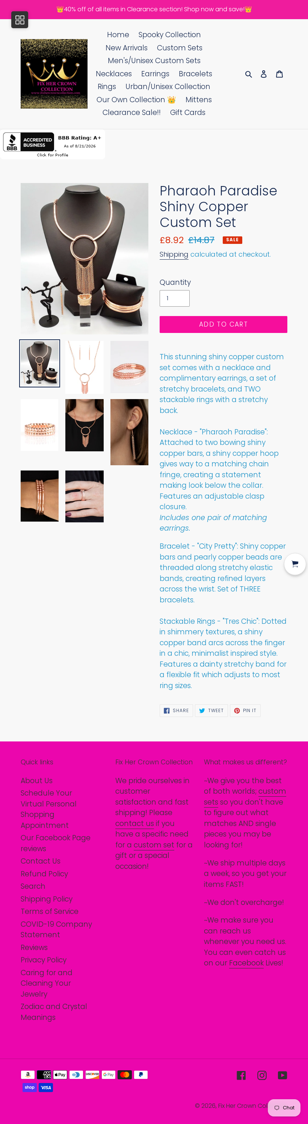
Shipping (174, 254)
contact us (134, 823)
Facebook (246, 963)
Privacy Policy (43, 960)
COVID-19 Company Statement (56, 929)
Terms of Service (50, 911)
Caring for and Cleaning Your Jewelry (46, 983)
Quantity (175, 282)
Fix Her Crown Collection (252, 1105)
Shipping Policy (46, 899)
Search (33, 886)
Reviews (34, 947)
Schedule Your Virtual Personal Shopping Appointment (49, 809)
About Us (37, 781)
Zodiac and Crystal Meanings (54, 1012)
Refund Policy (44, 874)
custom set (154, 845)
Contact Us (40, 861)
